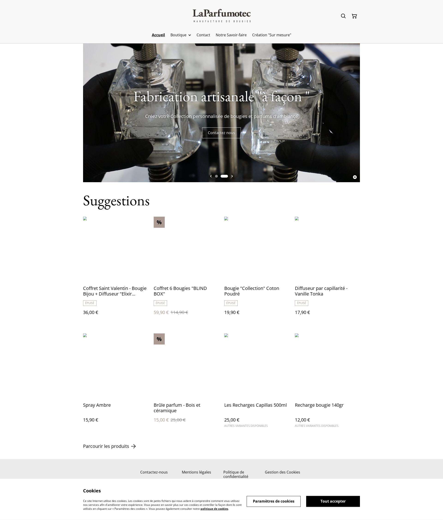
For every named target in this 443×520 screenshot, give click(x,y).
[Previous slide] (211, 176)
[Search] (343, 16)
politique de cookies (214, 509)
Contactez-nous (154, 472)
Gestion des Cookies (282, 472)
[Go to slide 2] (224, 176)
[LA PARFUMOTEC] (221, 16)
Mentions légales (196, 472)
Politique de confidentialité (235, 474)
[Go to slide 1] (216, 176)
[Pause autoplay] (355, 177)
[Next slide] (232, 176)
